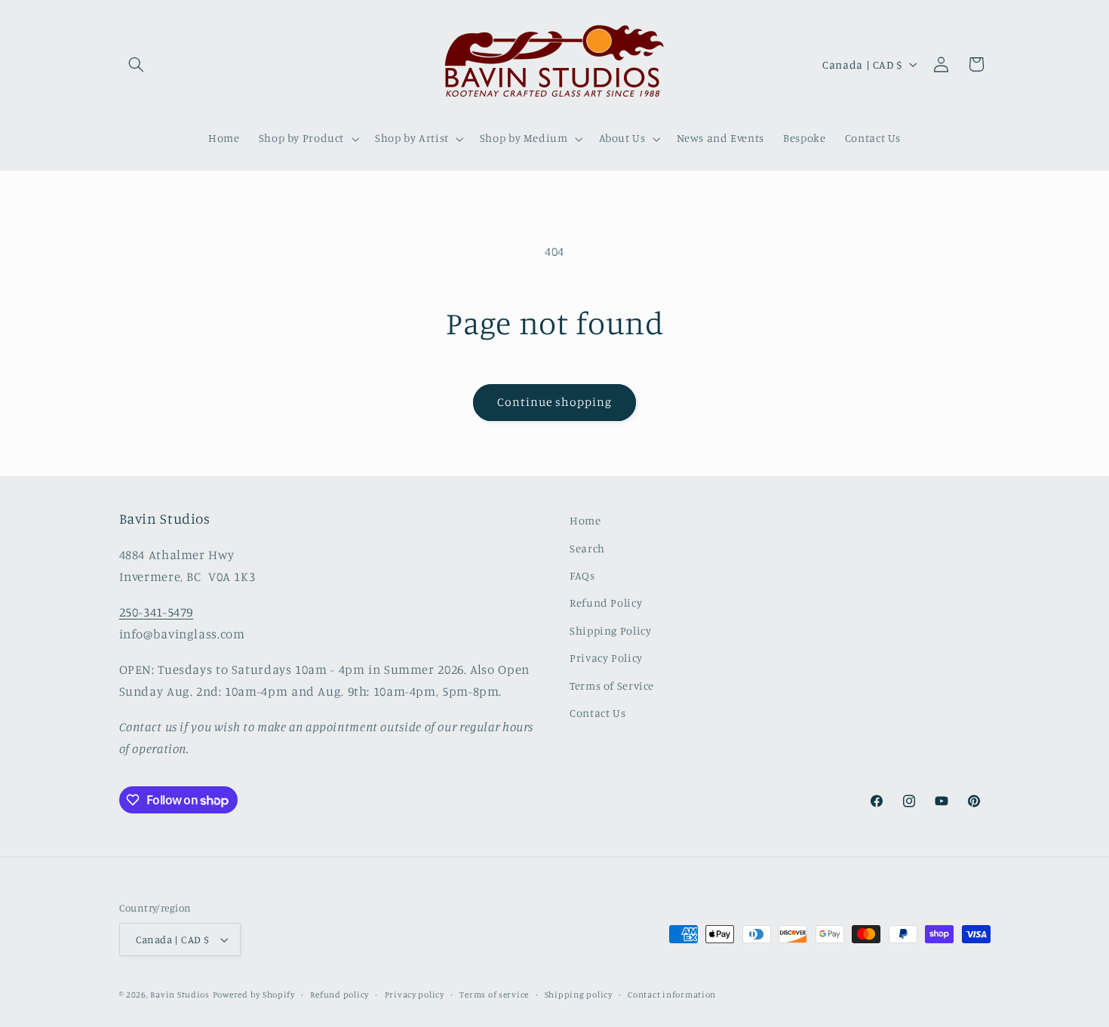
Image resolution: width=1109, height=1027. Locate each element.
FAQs (582, 575)
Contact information (672, 994)
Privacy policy (414, 994)
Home (585, 520)
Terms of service (494, 994)
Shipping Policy (610, 630)
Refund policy (339, 994)
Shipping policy (579, 994)
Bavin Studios (180, 994)
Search (587, 548)
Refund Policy (606, 602)
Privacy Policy (606, 657)
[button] (136, 64)
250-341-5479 (156, 612)
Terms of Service (612, 685)
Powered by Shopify (254, 994)
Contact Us (597, 712)
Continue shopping (555, 402)
